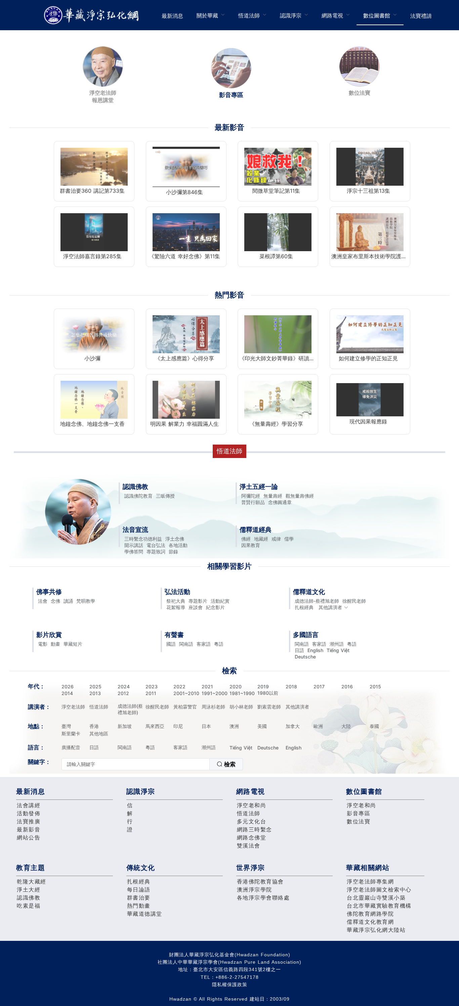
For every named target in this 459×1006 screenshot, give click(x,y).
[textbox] (135, 764)
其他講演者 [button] (330, 607)
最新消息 (172, 15)
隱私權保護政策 (229, 984)
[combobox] (152, 764)
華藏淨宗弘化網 (92, 15)
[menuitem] (172, 15)
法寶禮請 (421, 15)
